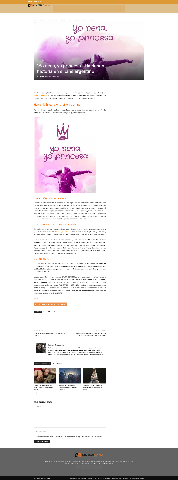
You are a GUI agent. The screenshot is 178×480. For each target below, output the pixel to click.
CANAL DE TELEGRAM (57, 304)
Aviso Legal (107, 478)
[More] (60, 86)
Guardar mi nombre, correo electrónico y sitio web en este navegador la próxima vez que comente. (69, 437)
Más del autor (57, 364)
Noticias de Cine (52, 20)
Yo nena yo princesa (59, 311)
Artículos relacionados (42, 364)
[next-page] (38, 393)
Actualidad (42, 20)
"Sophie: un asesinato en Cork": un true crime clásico (49, 334)
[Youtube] (100, 467)
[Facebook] (36, 86)
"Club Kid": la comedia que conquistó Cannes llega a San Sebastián (68, 387)
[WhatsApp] (55, 86)
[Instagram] (83, 467)
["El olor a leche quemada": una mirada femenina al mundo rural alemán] (45, 375)
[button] (135, 2)
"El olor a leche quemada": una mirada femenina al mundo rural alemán (43, 387)
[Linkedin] (45, 86)
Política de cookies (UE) (95, 478)
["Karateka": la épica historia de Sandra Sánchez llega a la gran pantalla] (94, 375)
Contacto (125, 478)
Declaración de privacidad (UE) (77, 478)
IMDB (36, 298)
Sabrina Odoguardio (45, 76)
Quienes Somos (116, 478)
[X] (41, 86)
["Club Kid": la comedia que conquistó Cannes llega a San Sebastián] (70, 375)
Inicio (35, 20)
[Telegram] (50, 86)
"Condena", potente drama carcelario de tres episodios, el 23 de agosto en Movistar (90, 334)
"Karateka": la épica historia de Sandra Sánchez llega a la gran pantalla (92, 387)
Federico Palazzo (47, 311)
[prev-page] (35, 393)
